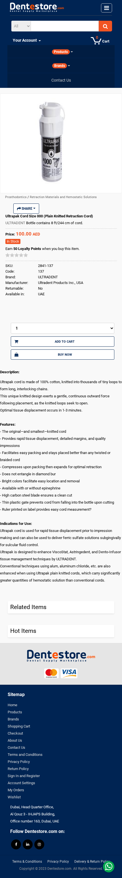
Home (12, 705)
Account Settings (21, 783)
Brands (13, 719)
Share (27, 209)
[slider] (16, 255)
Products (15, 712)
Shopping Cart (19, 726)
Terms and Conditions (25, 754)
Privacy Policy (19, 762)
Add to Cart (65, 341)
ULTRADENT (15, 223)
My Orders (16, 790)
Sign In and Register (24, 776)
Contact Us (16, 747)
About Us (15, 740)
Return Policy (18, 769)
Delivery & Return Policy (92, 862)
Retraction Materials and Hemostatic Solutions (63, 197)
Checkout (15, 733)
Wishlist (14, 797)
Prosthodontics (16, 197)
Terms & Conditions (27, 862)
